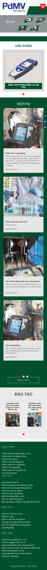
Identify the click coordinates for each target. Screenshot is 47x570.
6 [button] (31, 94)
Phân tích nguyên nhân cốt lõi (13, 542)
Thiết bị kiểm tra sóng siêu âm (14, 470)
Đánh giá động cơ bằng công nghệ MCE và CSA (21, 502)
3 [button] (20, 94)
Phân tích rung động (15, 153)
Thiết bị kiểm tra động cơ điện (14, 456)
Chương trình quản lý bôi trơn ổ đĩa (16, 522)
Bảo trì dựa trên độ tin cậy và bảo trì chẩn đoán (21, 548)
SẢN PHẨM (23, 45)
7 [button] (35, 94)
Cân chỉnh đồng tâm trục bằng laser (22, 281)
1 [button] (12, 94)
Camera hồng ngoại (10, 459)
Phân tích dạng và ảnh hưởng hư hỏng (17, 485)
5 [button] (27, 94)
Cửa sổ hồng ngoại (9, 473)
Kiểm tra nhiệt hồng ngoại (12, 499)
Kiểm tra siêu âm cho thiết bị (13, 519)
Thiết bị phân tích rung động (13, 464)
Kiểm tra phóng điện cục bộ (13, 496)
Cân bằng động (12, 345)
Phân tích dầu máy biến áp (12, 493)
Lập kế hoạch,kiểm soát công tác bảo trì (18, 545)
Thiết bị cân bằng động (11, 467)
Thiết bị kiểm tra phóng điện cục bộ (16, 453)
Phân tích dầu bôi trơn (16, 221)
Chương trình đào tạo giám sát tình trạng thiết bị (24, 406)
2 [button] (16, 94)
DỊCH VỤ (23, 103)
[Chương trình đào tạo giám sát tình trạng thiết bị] (24, 419)
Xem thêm (11, 169)
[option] (23, 70)
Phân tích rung (7, 516)
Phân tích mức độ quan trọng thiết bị (16, 488)
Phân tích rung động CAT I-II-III (14, 539)
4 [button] (23, 94)
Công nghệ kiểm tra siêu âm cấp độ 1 (17, 553)
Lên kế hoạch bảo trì (10, 482)
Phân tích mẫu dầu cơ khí (12, 514)
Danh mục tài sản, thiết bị (12, 490)
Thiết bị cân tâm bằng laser (13, 462)
